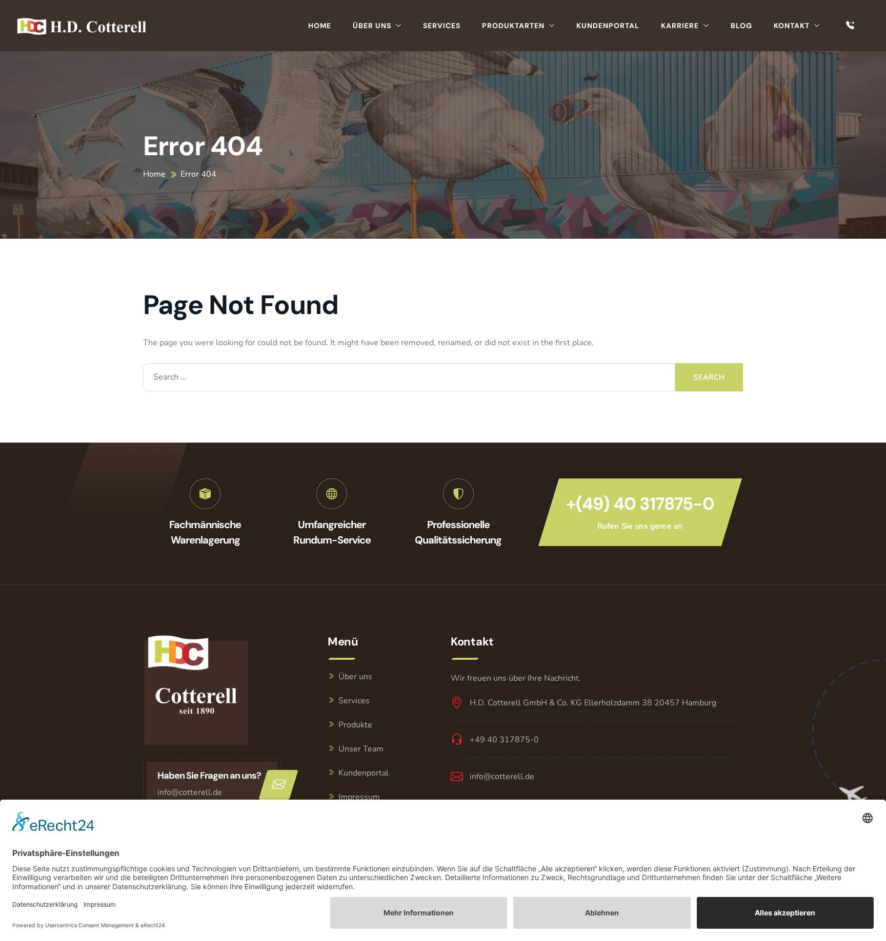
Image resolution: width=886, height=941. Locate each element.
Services (441, 25)
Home (319, 25)
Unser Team (361, 749)
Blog (741, 25)
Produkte (355, 724)
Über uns (372, 25)
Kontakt (792, 25)
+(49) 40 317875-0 (640, 503)
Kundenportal (607, 25)
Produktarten (513, 25)
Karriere (680, 25)
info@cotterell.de (189, 792)
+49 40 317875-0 (504, 739)
